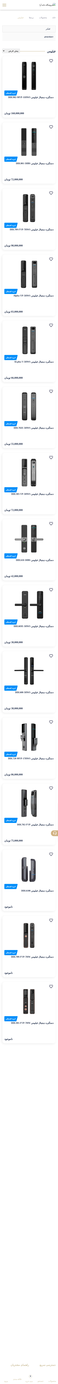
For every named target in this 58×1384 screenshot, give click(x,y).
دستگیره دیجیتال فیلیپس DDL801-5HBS (35, 163)
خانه (54, 17)
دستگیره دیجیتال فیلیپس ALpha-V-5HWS (34, 362)
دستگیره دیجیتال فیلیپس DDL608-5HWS (34, 692)
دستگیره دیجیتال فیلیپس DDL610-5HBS (35, 560)
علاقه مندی (17, 1379)
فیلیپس (21, 17)
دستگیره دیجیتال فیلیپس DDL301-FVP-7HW (32, 1023)
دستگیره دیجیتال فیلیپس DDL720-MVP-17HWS (31, 758)
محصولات (43, 17)
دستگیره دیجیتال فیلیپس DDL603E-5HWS (34, 626)
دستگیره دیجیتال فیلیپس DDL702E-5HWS (34, 428)
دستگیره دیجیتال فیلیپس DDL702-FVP (35, 824)
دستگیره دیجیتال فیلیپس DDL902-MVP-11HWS (31, 97)
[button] (51, 61)
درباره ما (51, 1370)
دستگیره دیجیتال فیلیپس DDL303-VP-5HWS (32, 494)
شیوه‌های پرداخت (21, 1370)
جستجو (41, 1381)
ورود (6, 1381)
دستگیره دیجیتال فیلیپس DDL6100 (37, 891)
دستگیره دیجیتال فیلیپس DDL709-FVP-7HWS (32, 229)
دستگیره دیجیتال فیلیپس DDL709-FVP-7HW (32, 957)
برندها (31, 17)
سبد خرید (29, 1378)
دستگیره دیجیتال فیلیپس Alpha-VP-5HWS (33, 295)
